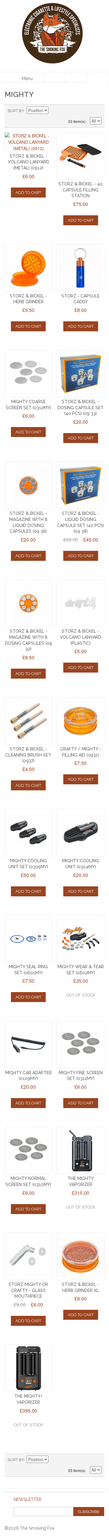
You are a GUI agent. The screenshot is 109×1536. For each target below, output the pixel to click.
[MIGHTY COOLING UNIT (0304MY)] (80, 832)
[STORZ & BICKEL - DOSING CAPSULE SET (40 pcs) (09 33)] (80, 373)
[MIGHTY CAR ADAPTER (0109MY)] (28, 1044)
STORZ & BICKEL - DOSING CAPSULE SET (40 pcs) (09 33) (81, 407)
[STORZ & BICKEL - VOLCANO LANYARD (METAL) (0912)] (28, 142)
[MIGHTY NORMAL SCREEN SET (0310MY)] (28, 1150)
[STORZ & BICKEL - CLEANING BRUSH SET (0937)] (28, 721)
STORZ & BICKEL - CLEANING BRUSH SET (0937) (28, 755)
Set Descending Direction (53, 110)
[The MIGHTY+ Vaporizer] (28, 1368)
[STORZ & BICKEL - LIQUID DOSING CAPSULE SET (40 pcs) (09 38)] (80, 485)
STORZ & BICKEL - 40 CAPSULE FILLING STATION (80, 190)
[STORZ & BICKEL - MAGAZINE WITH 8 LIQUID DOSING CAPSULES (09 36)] (28, 485)
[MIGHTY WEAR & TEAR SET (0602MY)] (80, 938)
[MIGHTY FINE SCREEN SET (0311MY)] (80, 1044)
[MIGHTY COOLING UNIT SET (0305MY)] (28, 832)
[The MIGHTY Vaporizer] (80, 1150)
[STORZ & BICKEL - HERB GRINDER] (28, 267)
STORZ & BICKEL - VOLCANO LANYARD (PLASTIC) (80, 637)
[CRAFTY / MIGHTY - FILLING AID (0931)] (80, 721)
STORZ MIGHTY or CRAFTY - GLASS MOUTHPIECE (28, 1290)
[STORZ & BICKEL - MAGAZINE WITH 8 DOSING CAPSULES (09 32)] (28, 603)
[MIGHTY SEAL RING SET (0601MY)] (28, 938)
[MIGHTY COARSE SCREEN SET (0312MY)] (28, 373)
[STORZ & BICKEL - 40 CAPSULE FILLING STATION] (80, 156)
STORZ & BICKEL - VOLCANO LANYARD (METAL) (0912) (28, 162)
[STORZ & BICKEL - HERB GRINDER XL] (80, 1256)
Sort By (16, 110)
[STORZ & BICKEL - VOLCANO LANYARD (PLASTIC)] (80, 603)
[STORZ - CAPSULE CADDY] (80, 267)
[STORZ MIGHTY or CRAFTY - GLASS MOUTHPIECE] (28, 1256)
